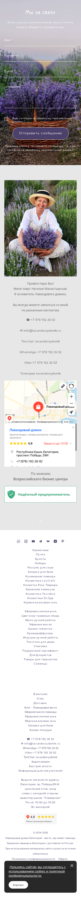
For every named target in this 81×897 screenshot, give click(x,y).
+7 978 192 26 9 (43, 363)
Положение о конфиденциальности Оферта (40, 858)
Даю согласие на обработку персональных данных (42, 120)
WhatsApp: (27, 352)
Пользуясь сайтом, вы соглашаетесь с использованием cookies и (37, 869)
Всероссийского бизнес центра (40, 479)
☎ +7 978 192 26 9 (39, 320)
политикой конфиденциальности (37, 873)
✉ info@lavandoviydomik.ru (40, 330)
